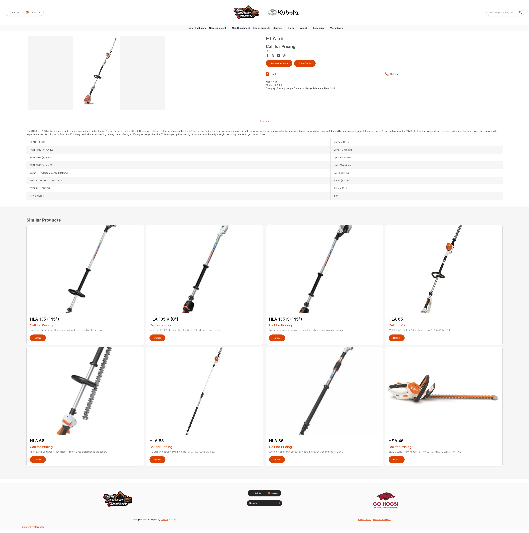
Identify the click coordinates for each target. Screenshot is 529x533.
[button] (13, 12)
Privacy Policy (364, 519)
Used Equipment (241, 28)
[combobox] (505, 12)
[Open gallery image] (96, 73)
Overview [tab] (264, 121)
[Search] (278, 503)
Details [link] (37, 338)
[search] (520, 12)
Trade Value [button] (305, 63)
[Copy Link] (284, 55)
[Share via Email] (278, 55)
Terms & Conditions (382, 519)
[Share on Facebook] (267, 55)
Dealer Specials (261, 28)
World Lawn (336, 28)
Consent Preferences (33, 527)
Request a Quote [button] (279, 63)
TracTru (164, 519)
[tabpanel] (145, 73)
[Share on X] (273, 55)
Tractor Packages (196, 28)
